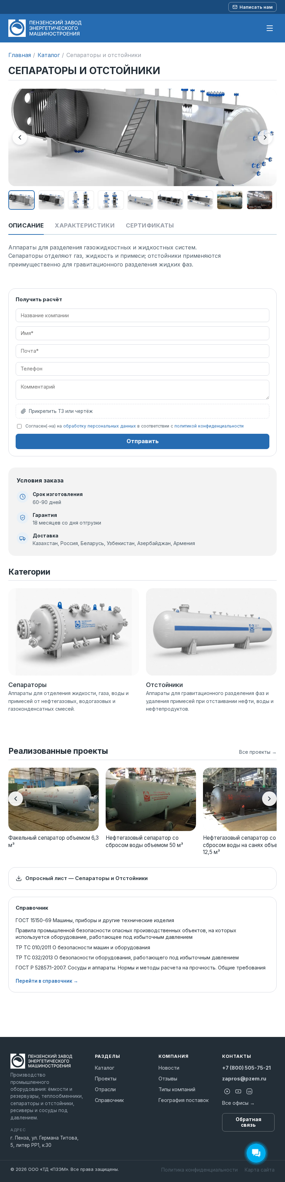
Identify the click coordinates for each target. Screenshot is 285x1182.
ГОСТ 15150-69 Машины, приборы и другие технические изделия (95, 920)
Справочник (109, 1100)
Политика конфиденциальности (199, 1170)
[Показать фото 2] (51, 200)
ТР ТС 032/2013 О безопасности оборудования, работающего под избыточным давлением (127, 957)
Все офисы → (238, 1103)
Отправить (143, 441)
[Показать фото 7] (200, 200)
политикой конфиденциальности (209, 426)
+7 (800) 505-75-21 (246, 1068)
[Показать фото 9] (259, 200)
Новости (168, 1068)
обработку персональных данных (99, 426)
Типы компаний (176, 1089)
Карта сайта (260, 1170)
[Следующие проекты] (269, 798)
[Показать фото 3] (81, 200)
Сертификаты (150, 225)
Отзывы (167, 1078)
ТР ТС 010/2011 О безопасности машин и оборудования (83, 947)
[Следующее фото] (265, 137)
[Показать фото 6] (170, 200)
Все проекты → (258, 752)
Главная (19, 54)
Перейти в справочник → (47, 981)
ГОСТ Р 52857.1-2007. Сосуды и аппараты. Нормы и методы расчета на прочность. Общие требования (141, 968)
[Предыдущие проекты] (15, 798)
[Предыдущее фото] (20, 137)
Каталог (49, 54)
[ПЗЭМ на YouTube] (238, 1091)
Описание (26, 225)
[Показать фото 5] (140, 200)
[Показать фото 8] (230, 200)
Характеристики (84, 225)
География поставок (183, 1100)
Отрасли (105, 1089)
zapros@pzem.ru (244, 1078)
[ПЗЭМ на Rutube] (227, 1091)
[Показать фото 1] (21, 200)
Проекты (105, 1078)
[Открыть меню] (270, 28)
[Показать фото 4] (111, 200)
